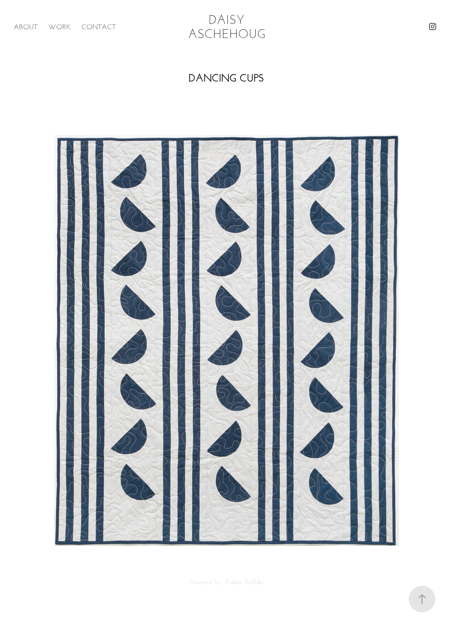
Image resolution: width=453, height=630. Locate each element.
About (26, 26)
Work (59, 26)
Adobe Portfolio (243, 581)
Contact (98, 26)
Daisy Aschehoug (226, 26)
